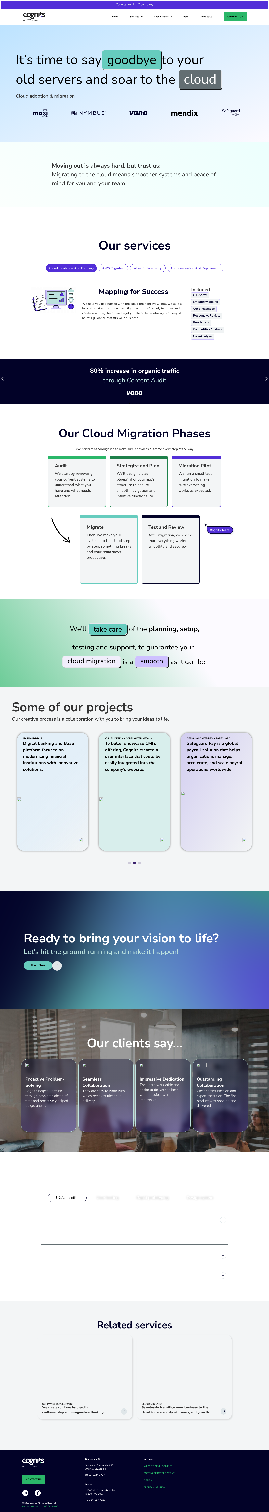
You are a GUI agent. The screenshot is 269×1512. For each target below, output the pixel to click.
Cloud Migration (154, 1487)
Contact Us (206, 16)
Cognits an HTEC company (134, 4)
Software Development (159, 1473)
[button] (2, 378)
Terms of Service (49, 1506)
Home (115, 16)
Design (148, 1480)
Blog (185, 16)
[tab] (71, 268)
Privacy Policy (30, 1506)
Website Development (158, 1466)
